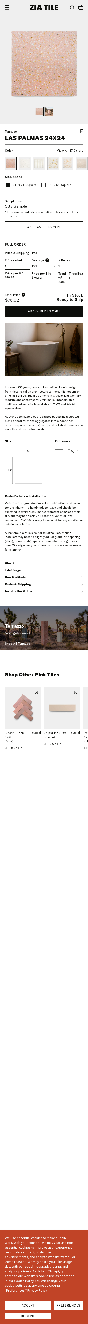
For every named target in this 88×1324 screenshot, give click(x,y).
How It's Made (15, 577)
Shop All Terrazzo (17, 643)
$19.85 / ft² (13, 748)
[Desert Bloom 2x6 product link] (23, 708)
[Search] (72, 7)
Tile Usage (13, 570)
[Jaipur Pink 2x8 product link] (62, 708)
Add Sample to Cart (44, 227)
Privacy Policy (37, 1290)
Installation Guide (18, 591)
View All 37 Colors (70, 150)
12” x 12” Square (59, 185)
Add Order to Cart (44, 311)
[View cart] (80, 8)
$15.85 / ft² (52, 744)
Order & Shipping (18, 584)
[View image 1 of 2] (39, 111)
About (9, 563)
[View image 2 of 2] (48, 111)
